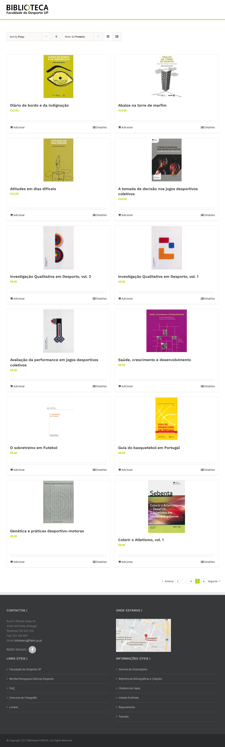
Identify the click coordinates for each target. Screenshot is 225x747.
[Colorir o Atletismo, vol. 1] (166, 506)
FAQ (12, 688)
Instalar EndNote (129, 698)
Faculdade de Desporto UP (25, 669)
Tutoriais (124, 716)
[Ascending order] (56, 36)
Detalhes (101, 127)
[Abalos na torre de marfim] (166, 76)
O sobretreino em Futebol (33, 447)
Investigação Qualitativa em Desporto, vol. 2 (50, 276)
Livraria (13, 707)
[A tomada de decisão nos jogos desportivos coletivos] (166, 160)
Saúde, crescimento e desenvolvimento (154, 360)
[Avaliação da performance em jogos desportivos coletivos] (58, 331)
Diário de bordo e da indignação (39, 105)
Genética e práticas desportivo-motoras (47, 531)
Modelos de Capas (129, 688)
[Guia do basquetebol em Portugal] (166, 419)
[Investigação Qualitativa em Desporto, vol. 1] (166, 248)
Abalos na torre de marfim (142, 105)
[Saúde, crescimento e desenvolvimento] (166, 331)
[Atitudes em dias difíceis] (58, 160)
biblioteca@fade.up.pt (28, 640)
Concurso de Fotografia (23, 698)
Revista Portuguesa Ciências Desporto (31, 679)
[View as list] (116, 36)
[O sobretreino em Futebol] (58, 419)
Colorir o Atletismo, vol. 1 (141, 540)
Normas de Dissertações (133, 669)
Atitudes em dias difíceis (33, 189)
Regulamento (127, 707)
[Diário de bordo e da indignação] (58, 76)
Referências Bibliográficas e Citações (140, 679)
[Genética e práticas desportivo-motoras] (58, 502)
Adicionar (19, 127)
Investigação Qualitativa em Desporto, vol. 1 (158, 276)
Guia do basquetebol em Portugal (149, 447)
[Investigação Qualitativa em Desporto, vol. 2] (58, 248)
